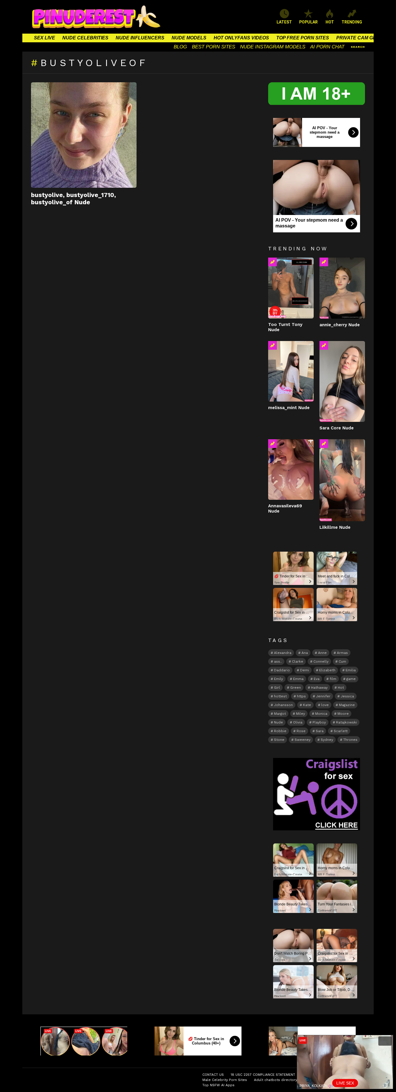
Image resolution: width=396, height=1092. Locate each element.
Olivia (297, 722)
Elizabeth (327, 670)
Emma (298, 679)
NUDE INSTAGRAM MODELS (272, 47)
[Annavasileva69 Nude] (291, 469)
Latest (284, 22)
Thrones (350, 740)
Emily (278, 679)
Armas (342, 653)
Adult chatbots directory (275, 1080)
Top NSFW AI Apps (218, 1085)
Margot (280, 714)
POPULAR (308, 22)
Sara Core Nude (336, 428)
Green (295, 688)
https (301, 696)
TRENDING (351, 22)
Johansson (283, 705)
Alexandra (282, 653)
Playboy (319, 722)
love (325, 705)
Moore (343, 714)
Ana (304, 653)
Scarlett (341, 731)
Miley (300, 714)
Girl (277, 688)
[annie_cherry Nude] (342, 288)
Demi (304, 670)
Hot (341, 688)
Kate (307, 705)
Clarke (297, 661)
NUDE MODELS (189, 37)
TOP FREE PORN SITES (302, 37)
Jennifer (323, 696)
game (351, 679)
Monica (321, 714)
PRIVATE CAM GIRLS (360, 37)
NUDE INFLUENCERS (140, 37)
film (333, 679)
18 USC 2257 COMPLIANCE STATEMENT (263, 1075)
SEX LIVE (44, 37)
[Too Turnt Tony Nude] (291, 288)
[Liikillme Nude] (342, 480)
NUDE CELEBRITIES (85, 37)
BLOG (180, 47)
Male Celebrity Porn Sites (224, 1080)
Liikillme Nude (334, 527)
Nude (278, 722)
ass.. (278, 661)
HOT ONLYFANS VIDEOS (241, 37)
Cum (342, 661)
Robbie (280, 731)
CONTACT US (213, 1075)
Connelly (320, 661)
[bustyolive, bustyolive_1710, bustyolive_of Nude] (84, 135)
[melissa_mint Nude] (291, 371)
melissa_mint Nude (289, 407)
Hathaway (319, 688)
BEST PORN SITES (213, 47)
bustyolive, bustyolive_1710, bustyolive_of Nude (73, 198)
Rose (301, 731)
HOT (330, 22)
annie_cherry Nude (339, 324)
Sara (320, 731)
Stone (279, 740)
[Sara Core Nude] (342, 381)
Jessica (347, 696)
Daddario (282, 670)
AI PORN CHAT (327, 47)
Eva (316, 679)
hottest (280, 696)
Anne (322, 653)
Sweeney (302, 740)
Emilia (351, 670)
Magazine (347, 705)
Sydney (327, 740)
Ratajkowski (346, 722)
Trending (272, 262)
